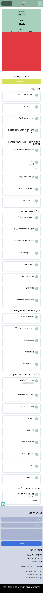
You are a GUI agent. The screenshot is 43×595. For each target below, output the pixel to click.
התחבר (4, 3)
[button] (40, 3)
